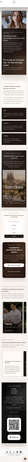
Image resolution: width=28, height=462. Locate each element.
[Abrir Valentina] (25, 459)
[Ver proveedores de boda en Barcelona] (14, 187)
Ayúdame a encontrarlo (8, 453)
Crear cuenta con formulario (14, 271)
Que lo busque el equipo (20, 453)
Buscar (14, 236)
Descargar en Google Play (14, 407)
